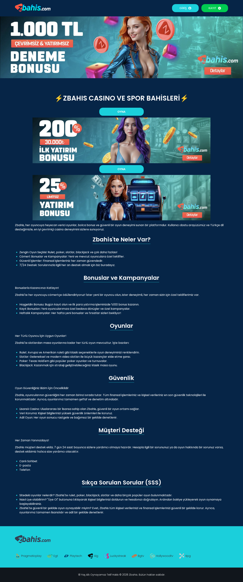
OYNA (121, 112)
